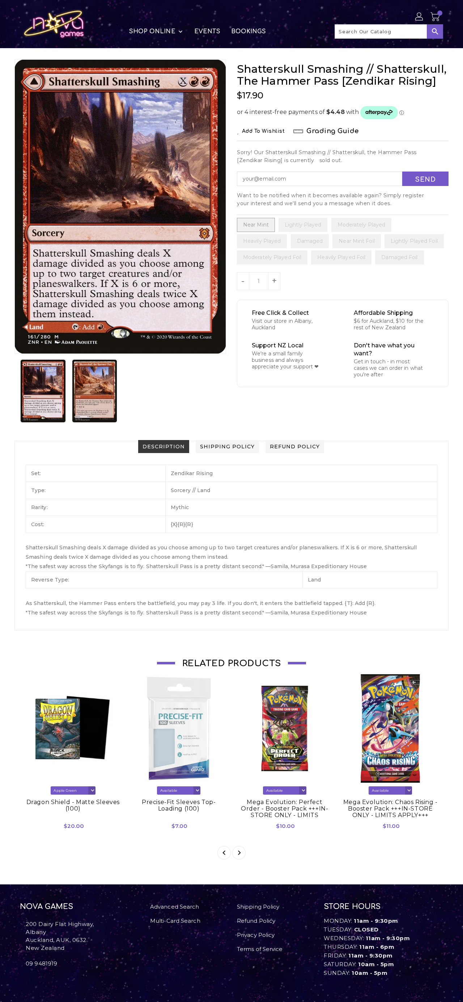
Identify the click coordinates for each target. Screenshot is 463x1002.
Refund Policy (256, 920)
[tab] (163, 446)
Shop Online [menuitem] (152, 31)
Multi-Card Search (175, 920)
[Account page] (419, 17)
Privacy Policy (256, 934)
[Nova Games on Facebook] (22, 979)
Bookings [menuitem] (248, 31)
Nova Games (46, 906)
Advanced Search (174, 906)
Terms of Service (260, 949)
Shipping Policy (258, 906)
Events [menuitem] (207, 31)
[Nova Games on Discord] (33, 979)
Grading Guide (332, 131)
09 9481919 (41, 963)
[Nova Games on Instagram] (28, 979)
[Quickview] (32, 828)
